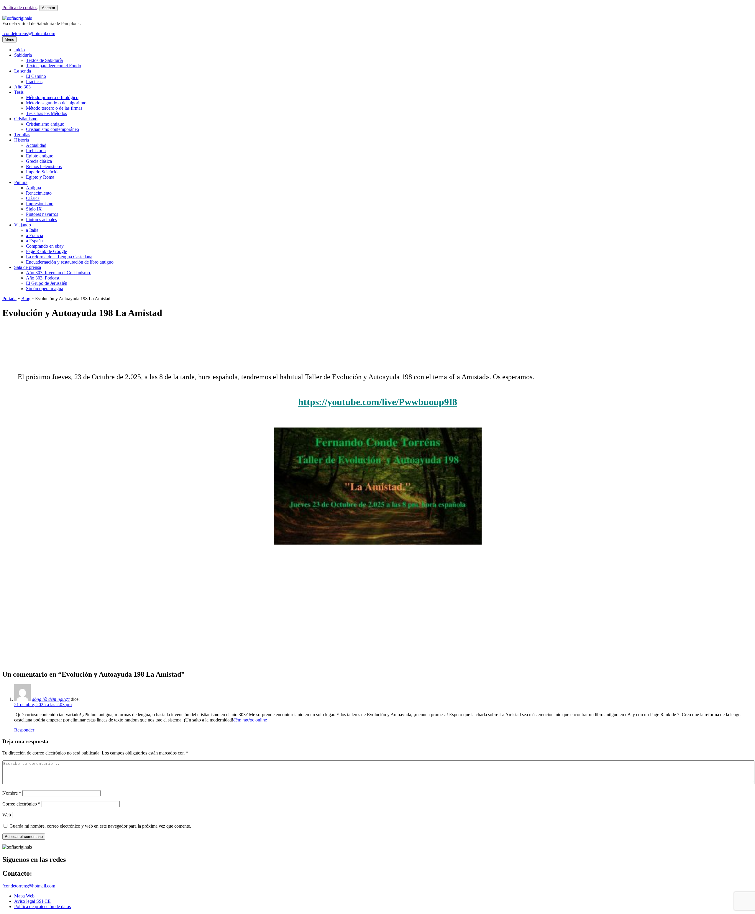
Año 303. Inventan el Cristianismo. (58, 272)
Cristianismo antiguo (45, 123)
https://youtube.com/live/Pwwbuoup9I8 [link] (377, 402)
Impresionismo (39, 203)
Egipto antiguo (39, 155)
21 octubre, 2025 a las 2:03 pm (43, 704)
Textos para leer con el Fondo (53, 65)
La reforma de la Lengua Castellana (59, 256)
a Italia (32, 230)
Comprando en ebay (45, 246)
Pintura (20, 182)
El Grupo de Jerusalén (46, 283)
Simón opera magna (44, 288)
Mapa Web (24, 895)
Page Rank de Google (46, 251)
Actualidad (36, 145)
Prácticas (34, 81)
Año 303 (22, 86)
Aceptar (48, 8)
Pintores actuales (41, 219)
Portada (9, 298)
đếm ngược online (250, 719)
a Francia (34, 235)
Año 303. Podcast (42, 277)
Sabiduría (23, 54)
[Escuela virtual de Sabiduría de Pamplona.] (17, 18)
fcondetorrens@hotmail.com (28, 33)
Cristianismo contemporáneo (52, 129)
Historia (21, 139)
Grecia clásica (39, 161)
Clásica (33, 198)
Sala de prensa (27, 267)
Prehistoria (36, 150)
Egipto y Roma (40, 177)
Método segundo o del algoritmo (56, 102)
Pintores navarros (42, 214)
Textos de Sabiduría (44, 60)
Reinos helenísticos (44, 166)
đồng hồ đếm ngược (51, 699)
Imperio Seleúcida (43, 171)
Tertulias (22, 134)
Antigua (33, 187)
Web (6, 814)
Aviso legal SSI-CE (32, 901)
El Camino (36, 76)
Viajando (22, 224)
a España (34, 240)
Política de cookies (19, 7)
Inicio (19, 49)
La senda (22, 70)
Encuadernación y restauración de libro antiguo (70, 261)
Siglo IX (34, 208)
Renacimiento (39, 192)
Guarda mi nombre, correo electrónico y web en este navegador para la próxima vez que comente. (100, 825)
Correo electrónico (21, 803)
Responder (24, 729)
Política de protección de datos (42, 906)
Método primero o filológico (52, 97)
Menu (9, 39)
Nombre (11, 792)
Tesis (19, 92)
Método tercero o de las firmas (54, 108)
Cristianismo (25, 118)
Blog (25, 298)
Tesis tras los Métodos (46, 113)
